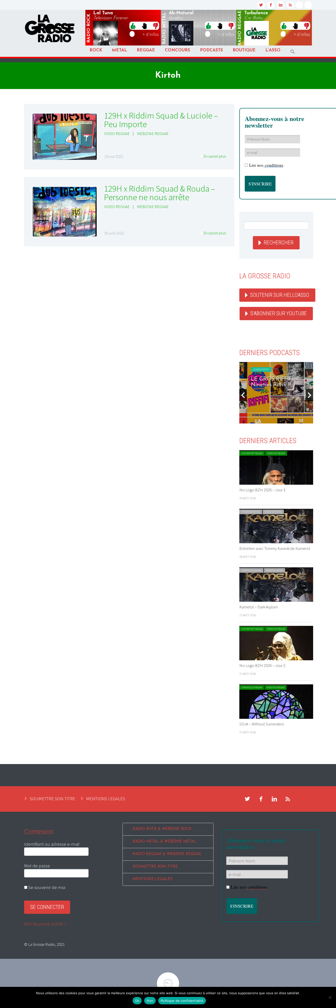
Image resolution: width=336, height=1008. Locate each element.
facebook (271, 5)
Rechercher (278, 243)
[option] (276, 392)
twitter (261, 5)
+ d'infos (151, 34)
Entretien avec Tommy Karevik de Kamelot (274, 548)
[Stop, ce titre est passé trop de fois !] (144, 25)
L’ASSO (272, 50)
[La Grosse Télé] (299, 5)
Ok (137, 1001)
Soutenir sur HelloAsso (279, 295)
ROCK (96, 50)
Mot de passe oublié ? (45, 924)
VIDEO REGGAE (117, 133)
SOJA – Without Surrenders (261, 724)
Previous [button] (243, 395)
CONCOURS (177, 50)
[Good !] (133, 25)
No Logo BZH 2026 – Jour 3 (262, 490)
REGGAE (146, 50)
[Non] (329, 997)
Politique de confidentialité (182, 1001)
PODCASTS (211, 50)
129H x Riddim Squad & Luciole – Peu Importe (161, 120)
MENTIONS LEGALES (105, 798)
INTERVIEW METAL (250, 511)
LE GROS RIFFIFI (253, 369)
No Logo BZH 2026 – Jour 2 (262, 665)
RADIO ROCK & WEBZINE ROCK (162, 829)
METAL (119, 50)
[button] (292, 52)
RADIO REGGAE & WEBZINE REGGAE (167, 854)
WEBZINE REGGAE (152, 133)
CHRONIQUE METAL (251, 570)
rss (290, 5)
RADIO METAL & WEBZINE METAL (164, 841)
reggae (240, 28)
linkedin (280, 5)
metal (164, 28)
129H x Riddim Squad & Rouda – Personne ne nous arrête (159, 193)
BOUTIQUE (244, 50)
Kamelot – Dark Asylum (258, 607)
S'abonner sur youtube (278, 313)
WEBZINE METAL (273, 511)
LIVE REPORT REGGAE (252, 453)
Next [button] (309, 395)
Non (150, 1001)
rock (89, 28)
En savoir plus (214, 156)
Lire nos (266, 165)
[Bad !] (155, 25)
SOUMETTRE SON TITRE (52, 798)
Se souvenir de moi (46, 887)
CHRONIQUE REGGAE (251, 687)
